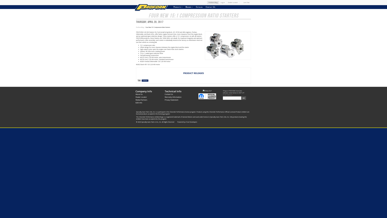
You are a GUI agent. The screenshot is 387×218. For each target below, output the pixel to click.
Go (244, 98)
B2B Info (139, 103)
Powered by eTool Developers (187, 122)
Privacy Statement (171, 100)
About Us (139, 94)
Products (177, 7)
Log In (223, 2)
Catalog (199, 7)
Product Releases (193, 73)
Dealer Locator (233, 2)
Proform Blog (213, 2)
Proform (145, 80)
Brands (189, 7)
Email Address (227, 95)
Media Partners (141, 100)
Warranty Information (173, 97)
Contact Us (210, 7)
